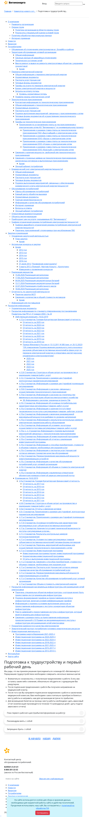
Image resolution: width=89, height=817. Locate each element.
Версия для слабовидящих (51, 778)
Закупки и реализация (18, 796)
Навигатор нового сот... (24, 11)
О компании (13, 785)
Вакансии (12, 790)
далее (57, 738)
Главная (7, 11)
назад (47, 738)
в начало (35, 738)
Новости (12, 787)
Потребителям (14, 793)
